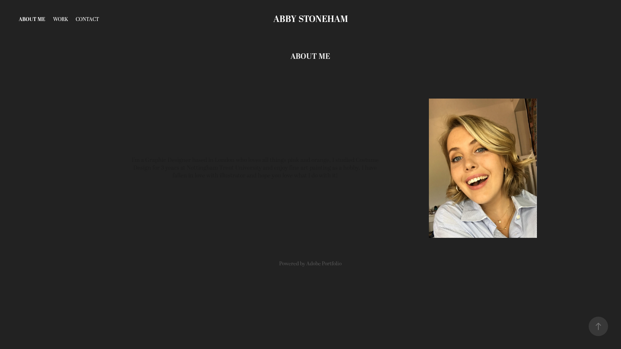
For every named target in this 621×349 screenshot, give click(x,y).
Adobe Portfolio (324, 264)
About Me (32, 19)
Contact (87, 19)
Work (60, 19)
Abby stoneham (310, 19)
